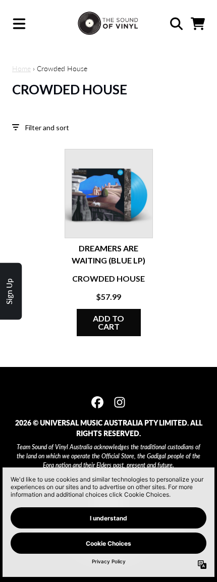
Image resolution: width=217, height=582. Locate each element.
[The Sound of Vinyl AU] (108, 23)
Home (21, 68)
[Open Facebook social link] (97, 402)
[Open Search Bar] (176, 24)
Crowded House (108, 278)
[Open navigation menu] (19, 23)
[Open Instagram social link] (119, 402)
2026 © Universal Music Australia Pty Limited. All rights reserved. (108, 428)
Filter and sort (47, 127)
